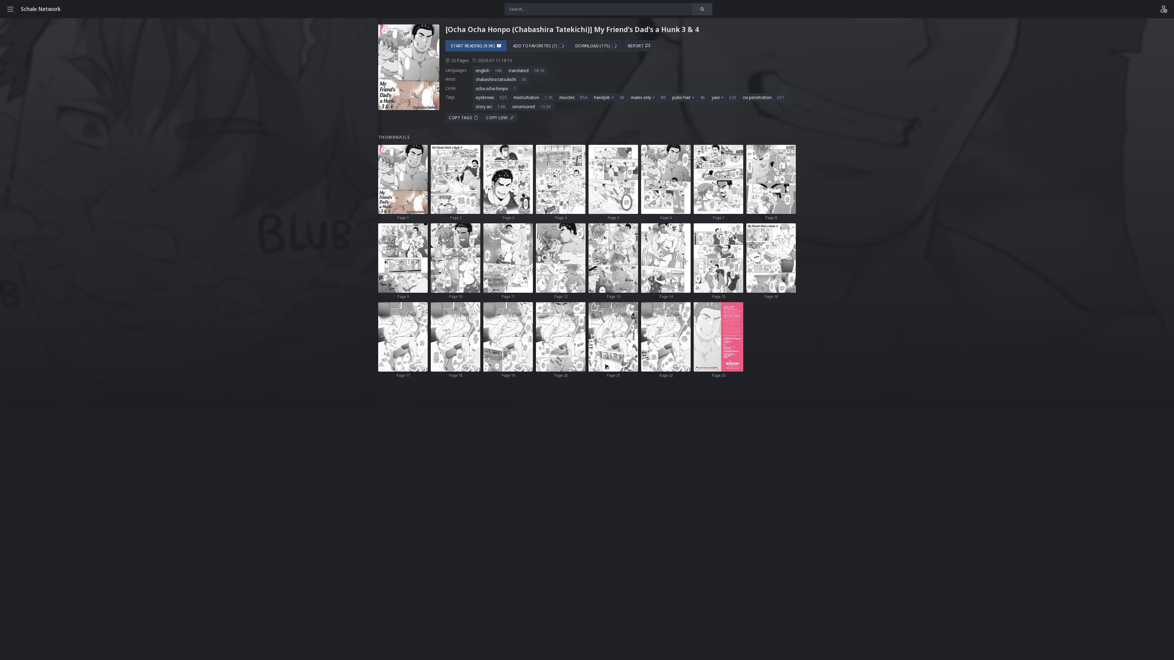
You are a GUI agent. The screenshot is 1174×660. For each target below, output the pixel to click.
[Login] (1163, 9)
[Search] (702, 9)
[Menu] (10, 9)
